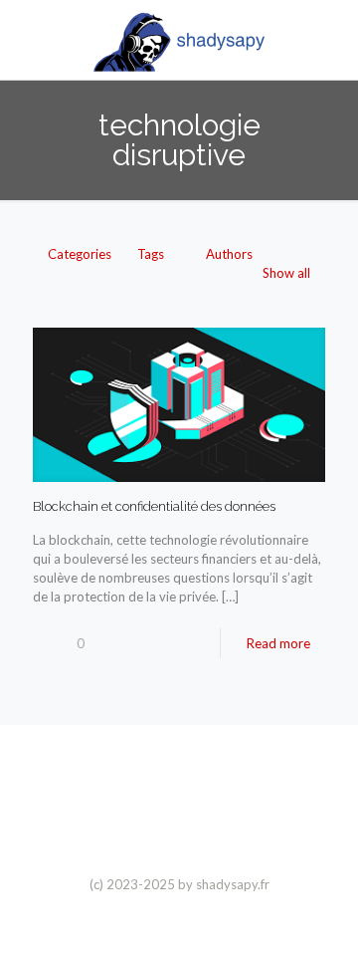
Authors (229, 254)
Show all (286, 273)
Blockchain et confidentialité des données (154, 506)
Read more (278, 643)
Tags (150, 254)
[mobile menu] (331, 40)
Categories (79, 254)
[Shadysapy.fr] (179, 40)
